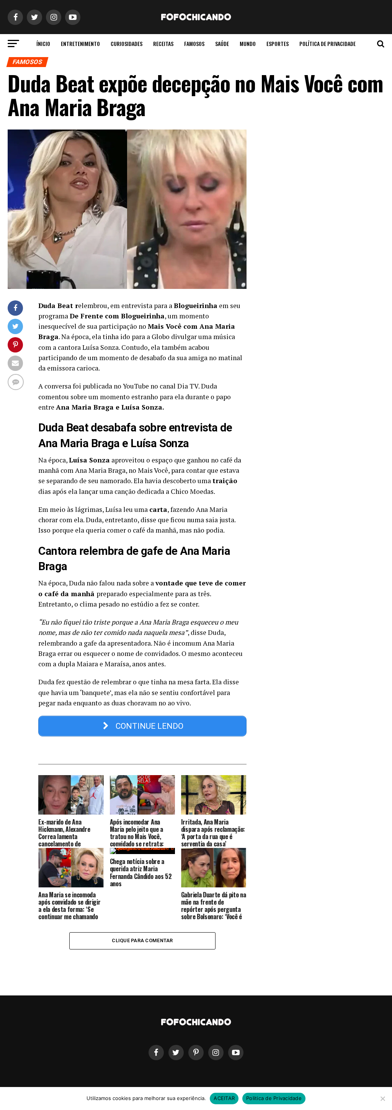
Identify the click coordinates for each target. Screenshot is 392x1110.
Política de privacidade (327, 43)
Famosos (194, 43)
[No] (382, 1098)
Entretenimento (80, 43)
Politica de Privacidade (274, 1098)
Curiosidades (126, 43)
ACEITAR (224, 1098)
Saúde (222, 43)
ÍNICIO (43, 43)
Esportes (277, 43)
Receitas (163, 43)
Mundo (248, 43)
